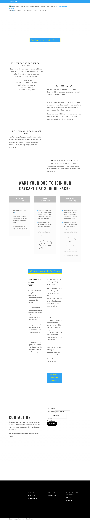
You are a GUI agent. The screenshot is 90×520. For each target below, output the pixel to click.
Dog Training (51, 6)
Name (49, 408)
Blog (35, 10)
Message (49, 418)
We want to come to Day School (45, 271)
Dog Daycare (63, 6)
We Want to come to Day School (45, 40)
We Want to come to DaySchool (54, 378)
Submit (52, 424)
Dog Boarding (28, 10)
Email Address (51, 411)
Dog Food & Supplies (15, 10)
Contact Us (42, 10)
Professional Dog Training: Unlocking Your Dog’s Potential (27, 6)
